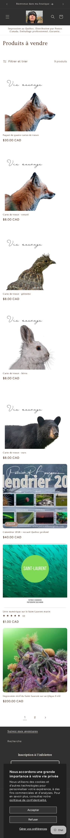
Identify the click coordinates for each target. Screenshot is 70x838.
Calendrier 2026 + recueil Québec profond (26, 532)
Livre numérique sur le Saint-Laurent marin (26, 611)
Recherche (14, 741)
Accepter (33, 810)
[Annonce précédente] (7, 4)
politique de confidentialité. (28, 800)
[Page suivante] (45, 717)
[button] (7, 17)
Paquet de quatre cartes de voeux (21, 135)
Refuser (33, 819)
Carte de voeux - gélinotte (17, 294)
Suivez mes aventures (22, 731)
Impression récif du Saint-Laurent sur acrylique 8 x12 (31, 696)
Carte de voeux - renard (16, 214)
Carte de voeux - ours (14, 452)
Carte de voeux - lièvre (15, 373)
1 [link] (25, 717)
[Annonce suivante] (63, 4)
